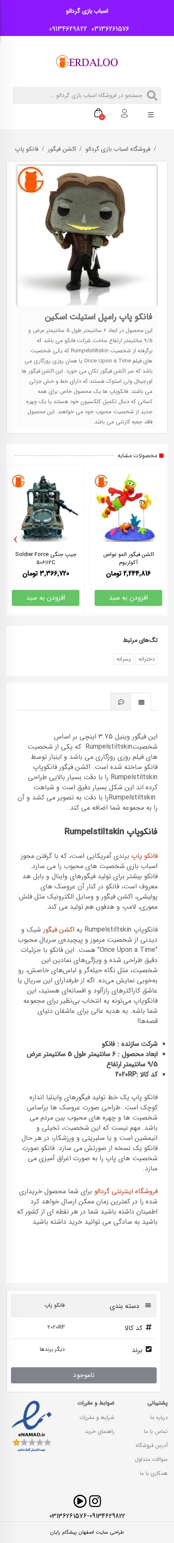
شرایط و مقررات (96, 1417)
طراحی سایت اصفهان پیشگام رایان (87, 1532)
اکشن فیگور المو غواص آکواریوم (128, 558)
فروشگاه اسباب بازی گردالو (117, 149)
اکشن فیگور (62, 149)
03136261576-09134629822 (87, 1516)
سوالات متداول (151, 1459)
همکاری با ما (154, 1473)
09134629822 (66, 29)
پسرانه (124, 659)
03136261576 (108, 29)
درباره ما (159, 1417)
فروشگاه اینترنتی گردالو (126, 1191)
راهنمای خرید (99, 1431)
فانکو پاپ (26, 149)
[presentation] (15, 540)
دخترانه (147, 659)
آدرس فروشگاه (152, 1445)
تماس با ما (156, 1431)
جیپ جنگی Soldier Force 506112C (45, 558)
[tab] (141, 701)
